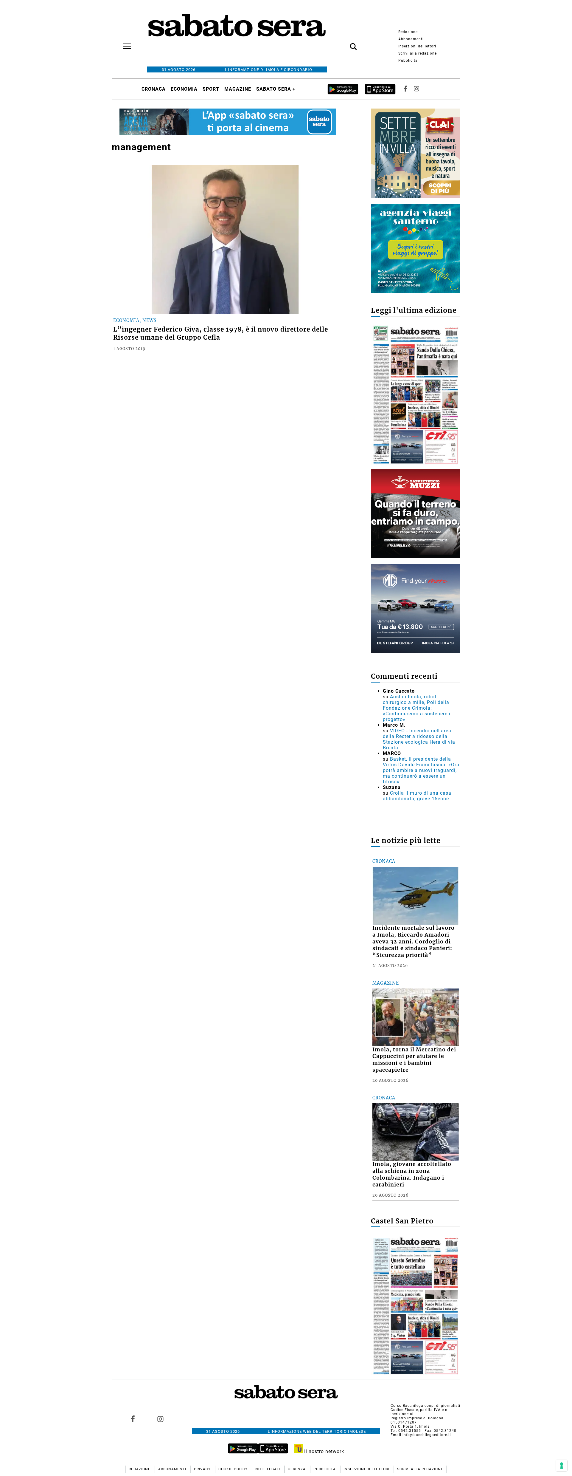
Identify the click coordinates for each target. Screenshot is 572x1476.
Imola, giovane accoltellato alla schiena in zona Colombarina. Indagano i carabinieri (411, 1174)
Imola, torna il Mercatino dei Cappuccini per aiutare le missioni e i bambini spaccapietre (414, 1059)
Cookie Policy (233, 1469)
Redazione (408, 32)
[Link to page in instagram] (160, 1419)
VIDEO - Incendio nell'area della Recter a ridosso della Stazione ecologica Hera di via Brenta (419, 739)
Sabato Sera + (276, 89)
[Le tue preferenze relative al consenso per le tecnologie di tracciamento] (561, 1465)
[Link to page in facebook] (133, 1419)
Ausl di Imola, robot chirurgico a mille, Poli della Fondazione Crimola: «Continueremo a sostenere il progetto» (417, 708)
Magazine (237, 89)
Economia (184, 89)
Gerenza (297, 1469)
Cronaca (154, 89)
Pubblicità (408, 60)
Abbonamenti (411, 39)
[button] (344, 43)
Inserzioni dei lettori (417, 46)
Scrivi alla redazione (417, 53)
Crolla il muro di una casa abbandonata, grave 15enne (417, 796)
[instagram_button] (416, 89)
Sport (211, 89)
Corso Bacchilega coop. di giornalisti (425, 1406)
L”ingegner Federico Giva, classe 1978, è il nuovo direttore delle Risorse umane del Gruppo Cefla (220, 333)
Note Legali (268, 1469)
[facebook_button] (405, 89)
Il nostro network (323, 1451)
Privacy (203, 1469)
